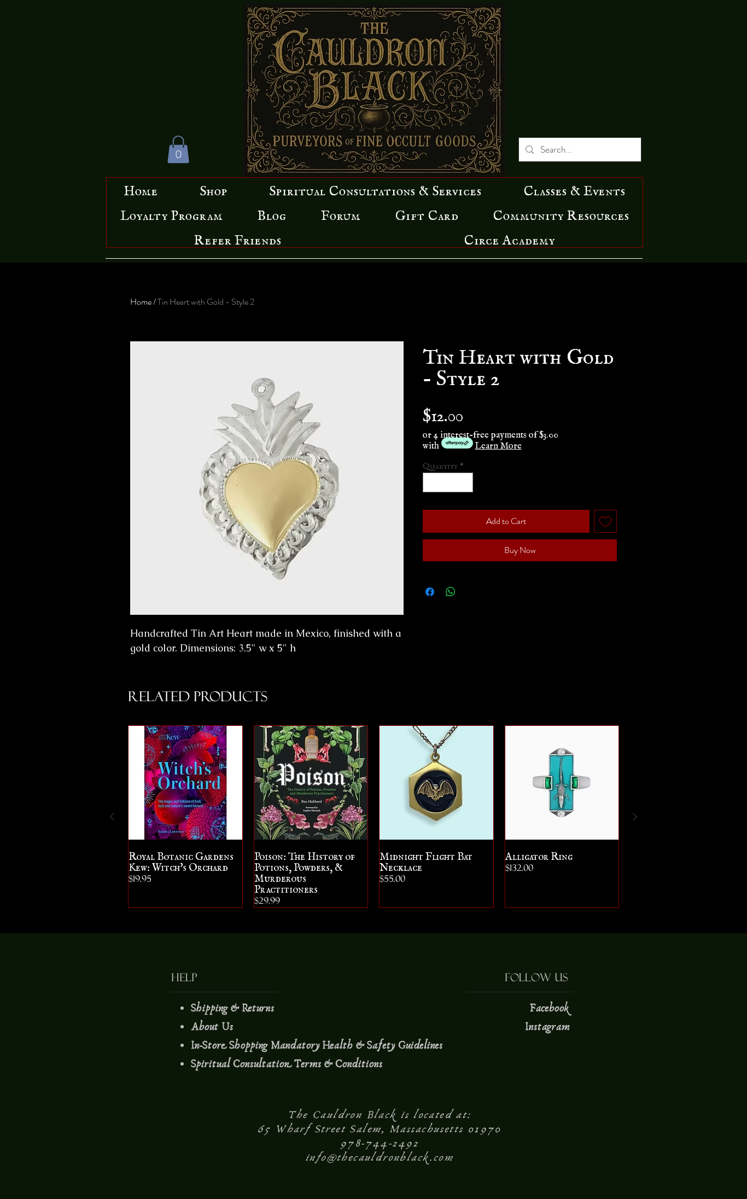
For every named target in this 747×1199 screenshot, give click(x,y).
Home (140, 301)
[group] (373, 817)
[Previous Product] (112, 816)
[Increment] (465, 482)
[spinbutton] (448, 482)
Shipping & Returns (234, 1008)
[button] (178, 149)
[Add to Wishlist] (605, 521)
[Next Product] (634, 816)
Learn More (498, 443)
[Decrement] (430, 482)
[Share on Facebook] (429, 591)
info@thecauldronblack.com (379, 1157)
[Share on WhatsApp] (450, 591)
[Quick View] (185, 783)
